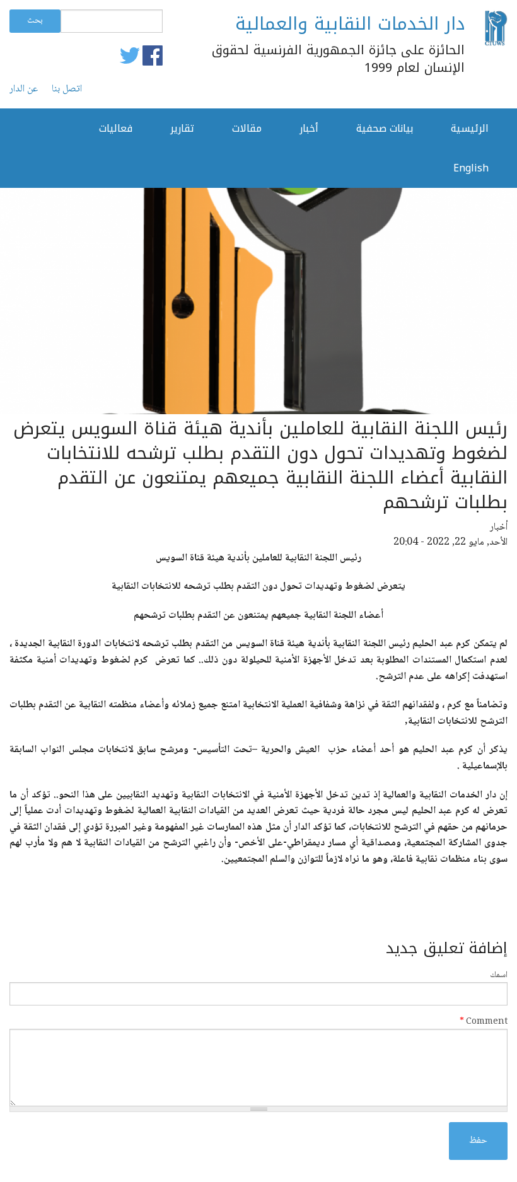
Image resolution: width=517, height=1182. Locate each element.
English (471, 168)
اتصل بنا (67, 89)
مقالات (247, 128)
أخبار (308, 128)
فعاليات (115, 128)
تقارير (182, 128)
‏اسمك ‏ (498, 975)
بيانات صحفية (384, 128)
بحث (35, 20)
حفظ (478, 1140)
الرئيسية (470, 128)
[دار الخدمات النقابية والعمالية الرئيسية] (496, 28)
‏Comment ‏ (484, 1022)
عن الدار (23, 89)
